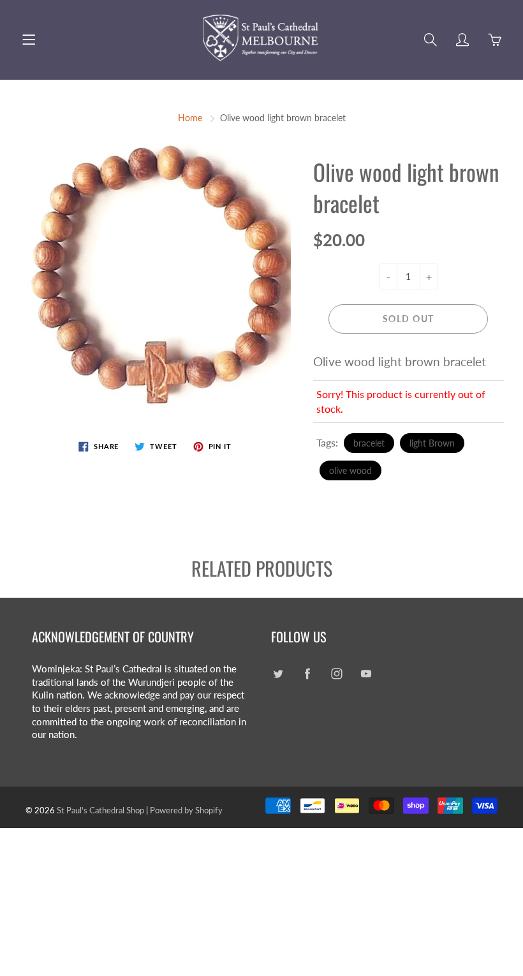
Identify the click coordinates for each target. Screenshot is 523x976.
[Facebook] (307, 674)
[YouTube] (366, 674)
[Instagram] (336, 674)
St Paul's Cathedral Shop (100, 810)
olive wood (350, 470)
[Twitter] (278, 674)
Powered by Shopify (186, 810)
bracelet (369, 443)
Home (190, 117)
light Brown (432, 443)
